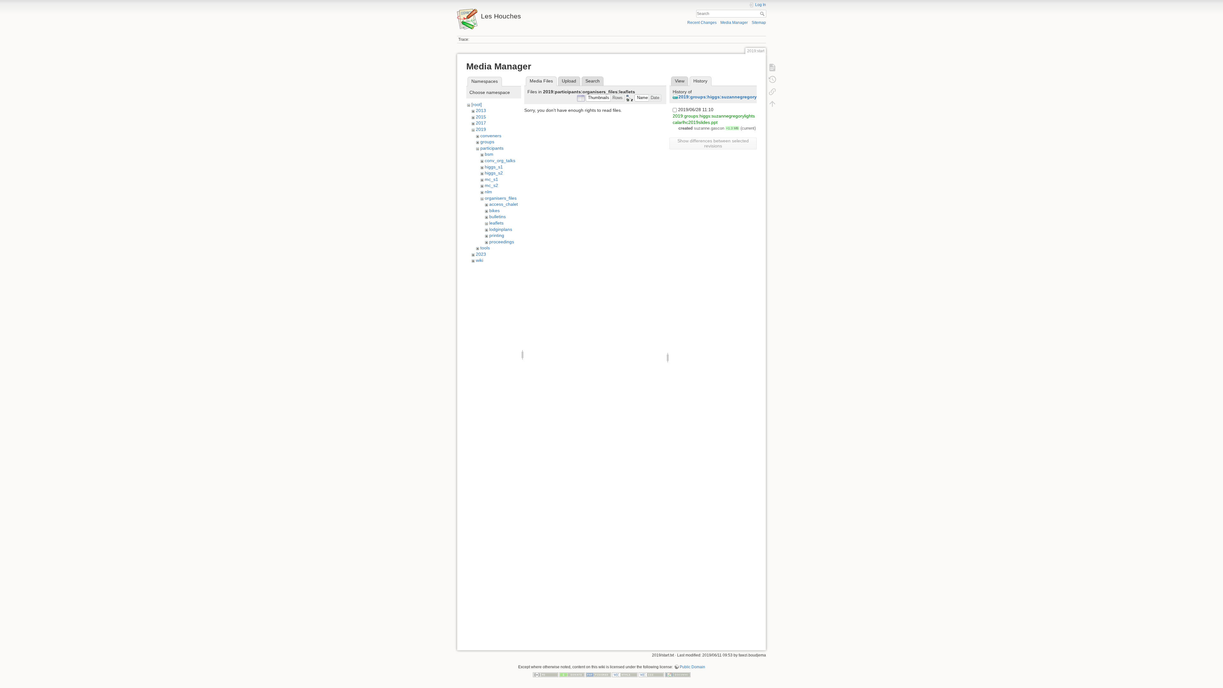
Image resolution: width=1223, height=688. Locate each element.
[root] (476, 104)
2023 (481, 254)
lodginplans (500, 229)
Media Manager (734, 22)
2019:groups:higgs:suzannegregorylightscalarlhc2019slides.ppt (748, 96)
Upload (569, 80)
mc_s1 (491, 179)
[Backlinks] (772, 92)
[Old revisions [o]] (772, 80)
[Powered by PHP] (598, 674)
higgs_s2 (494, 173)
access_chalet (503, 204)
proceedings (501, 241)
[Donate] (572, 674)
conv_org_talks (500, 160)
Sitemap (759, 22)
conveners (490, 135)
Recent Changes (702, 22)
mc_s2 (491, 185)
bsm (489, 154)
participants (492, 148)
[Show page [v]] (772, 67)
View (679, 80)
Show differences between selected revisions (713, 143)
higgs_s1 (494, 166)
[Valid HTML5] (625, 674)
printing (496, 235)
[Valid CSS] (651, 674)
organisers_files (501, 198)
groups (487, 141)
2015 (481, 116)
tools (485, 247)
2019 (481, 129)
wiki (479, 260)
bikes (494, 210)
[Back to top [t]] (772, 104)
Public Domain (692, 667)
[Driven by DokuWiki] (677, 674)
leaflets (496, 223)
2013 (481, 110)
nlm (488, 191)
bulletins (497, 216)
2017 (481, 122)
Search (763, 13)
